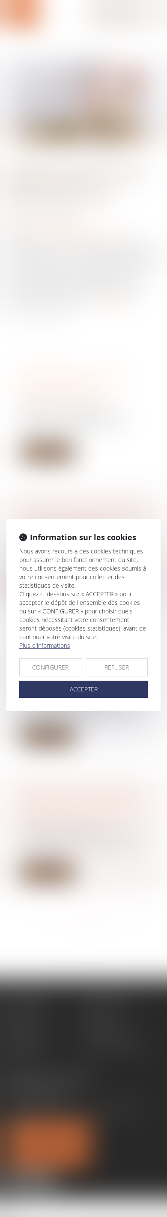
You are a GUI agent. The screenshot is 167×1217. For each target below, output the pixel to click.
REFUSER (116, 667)
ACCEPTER (84, 689)
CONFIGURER (50, 667)
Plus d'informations (44, 645)
